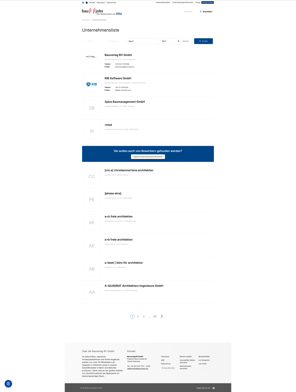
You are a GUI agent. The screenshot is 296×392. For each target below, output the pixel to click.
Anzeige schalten (207, 2)
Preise (198, 2)
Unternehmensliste (163, 2)
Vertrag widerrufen (168, 368)
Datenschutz (111, 2)
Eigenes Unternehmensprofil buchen (148, 157)
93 (155, 316)
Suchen (205, 41)
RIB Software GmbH (118, 78)
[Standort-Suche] (178, 41)
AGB (162, 360)
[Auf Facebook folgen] (213, 388)
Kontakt (92, 2)
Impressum (101, 2)
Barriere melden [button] (186, 356)
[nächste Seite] (161, 316)
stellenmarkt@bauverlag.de (137, 368)
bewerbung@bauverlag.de (124, 67)
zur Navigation (204, 360)
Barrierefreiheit (204, 356)
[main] (148, 180)
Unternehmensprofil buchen (182, 2)
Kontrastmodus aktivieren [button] (185, 367)
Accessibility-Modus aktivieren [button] (187, 361)
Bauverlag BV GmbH (118, 55)
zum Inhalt (202, 364)
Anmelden (207, 11)
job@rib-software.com (123, 90)
